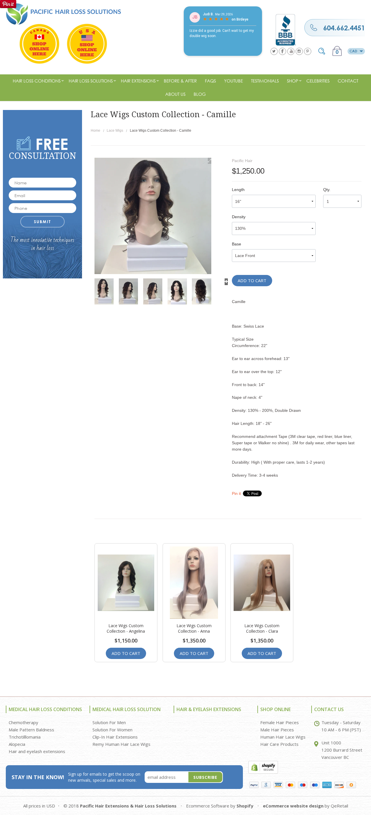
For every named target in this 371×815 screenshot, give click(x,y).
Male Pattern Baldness (31, 730)
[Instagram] (299, 51)
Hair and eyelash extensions (37, 751)
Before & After (180, 80)
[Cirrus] (314, 785)
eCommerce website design (293, 806)
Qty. (326, 189)
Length (238, 189)
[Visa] (278, 785)
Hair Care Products (279, 744)
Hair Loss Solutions (91, 80)
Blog (200, 94)
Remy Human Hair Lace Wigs (121, 744)
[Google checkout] (266, 785)
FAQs (210, 80)
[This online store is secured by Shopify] (263, 766)
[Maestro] (302, 785)
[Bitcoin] (351, 785)
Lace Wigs (115, 131)
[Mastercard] (290, 785)
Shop (292, 80)
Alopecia (17, 744)
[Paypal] (253, 785)
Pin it (236, 493)
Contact (348, 80)
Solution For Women (112, 730)
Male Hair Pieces (277, 730)
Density (238, 216)
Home (95, 131)
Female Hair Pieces (279, 722)
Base (236, 244)
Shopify (245, 806)
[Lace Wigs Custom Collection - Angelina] (126, 582)
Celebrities (318, 80)
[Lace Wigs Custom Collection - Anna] (194, 582)
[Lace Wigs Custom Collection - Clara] (262, 582)
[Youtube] (290, 51)
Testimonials (265, 80)
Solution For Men (109, 722)
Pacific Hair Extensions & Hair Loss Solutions (128, 806)
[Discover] (339, 785)
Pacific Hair (242, 160)
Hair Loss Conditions (37, 80)
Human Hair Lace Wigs (282, 737)
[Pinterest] (307, 51)
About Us (175, 94)
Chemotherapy (23, 722)
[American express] (326, 785)
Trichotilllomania (25, 737)
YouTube (233, 80)
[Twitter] (274, 51)
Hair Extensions (138, 80)
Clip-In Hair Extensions (115, 737)
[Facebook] (282, 51)
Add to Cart (252, 280)
